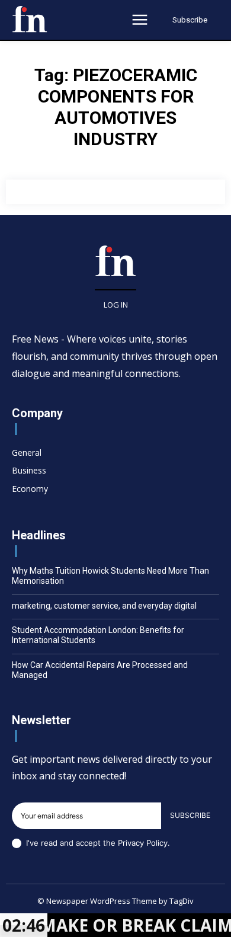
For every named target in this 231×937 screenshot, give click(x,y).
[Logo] (29, 19)
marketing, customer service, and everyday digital (104, 605)
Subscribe (190, 815)
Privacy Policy (143, 843)
